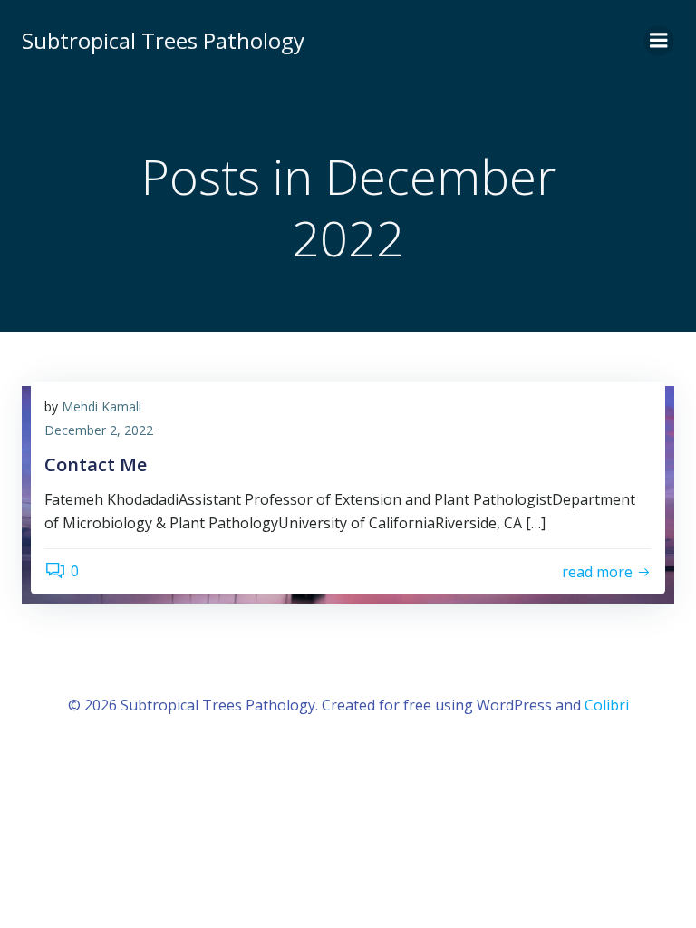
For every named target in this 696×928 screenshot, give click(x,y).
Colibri (607, 705)
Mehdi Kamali (101, 406)
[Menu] (658, 40)
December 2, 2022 (98, 430)
